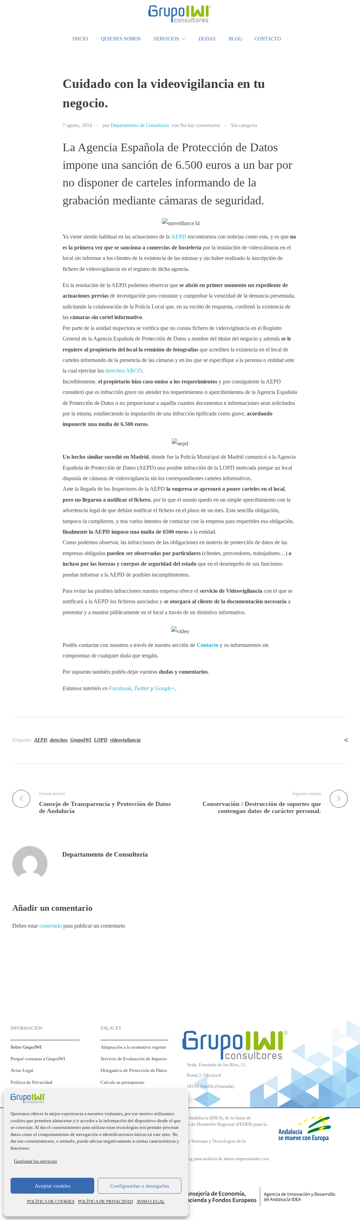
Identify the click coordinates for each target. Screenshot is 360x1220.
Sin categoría (244, 125)
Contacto (207, 645)
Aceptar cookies (52, 1186)
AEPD (179, 237)
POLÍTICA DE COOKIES (51, 1201)
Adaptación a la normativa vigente (133, 1047)
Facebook (120, 688)
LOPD (100, 740)
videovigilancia (125, 740)
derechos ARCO (123, 371)
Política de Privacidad (31, 1082)
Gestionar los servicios (35, 1161)
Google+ (165, 688)
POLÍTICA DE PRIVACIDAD (105, 1201)
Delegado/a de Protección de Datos (134, 1070)
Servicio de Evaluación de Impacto (134, 1058)
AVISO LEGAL (150, 1201)
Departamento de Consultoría (140, 125)
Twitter (141, 688)
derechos (59, 740)
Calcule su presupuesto (122, 1082)
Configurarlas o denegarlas (139, 1186)
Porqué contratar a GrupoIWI (38, 1058)
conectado (50, 926)
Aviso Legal (22, 1070)
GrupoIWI (80, 740)
